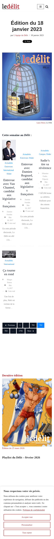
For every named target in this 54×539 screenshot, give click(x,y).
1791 (21, 331)
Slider (9, 174)
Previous (11, 325)
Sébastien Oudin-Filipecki (45, 176)
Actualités (9, 163)
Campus (42, 154)
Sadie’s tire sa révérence (45, 164)
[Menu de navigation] (40, 6)
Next (29, 331)
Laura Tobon (41, 123)
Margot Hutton (9, 281)
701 (33, 325)
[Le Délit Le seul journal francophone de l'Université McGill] (10, 7)
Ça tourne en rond (9, 272)
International (8, 170)
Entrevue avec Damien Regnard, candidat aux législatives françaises (27, 179)
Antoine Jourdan (9, 213)
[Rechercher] (46, 6)
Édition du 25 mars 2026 (13, 448)
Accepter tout (27, 517)
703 (5, 331)
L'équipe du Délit (21, 35)
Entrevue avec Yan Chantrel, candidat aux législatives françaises (9, 193)
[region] (27, 512)
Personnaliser (27, 525)
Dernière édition (12, 375)
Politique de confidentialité (34, 510)
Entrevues (9, 167)
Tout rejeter (27, 533)
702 (40, 325)
